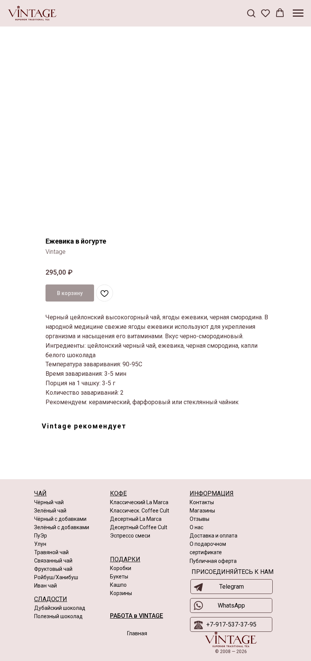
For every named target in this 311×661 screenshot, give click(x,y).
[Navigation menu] (298, 13)
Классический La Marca (139, 502)
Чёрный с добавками (60, 519)
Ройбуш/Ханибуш (56, 577)
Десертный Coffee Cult (138, 527)
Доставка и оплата (213, 536)
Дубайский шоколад (59, 608)
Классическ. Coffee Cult (139, 511)
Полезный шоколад (58, 616)
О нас (196, 527)
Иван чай (45, 586)
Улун (40, 544)
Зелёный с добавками (61, 527)
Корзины (121, 593)
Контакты (202, 502)
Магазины (202, 511)
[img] (230, 639)
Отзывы (199, 519)
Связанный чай (53, 561)
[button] (251, 12)
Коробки (120, 568)
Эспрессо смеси (130, 536)
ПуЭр (40, 536)
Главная (137, 633)
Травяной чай (51, 552)
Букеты (119, 576)
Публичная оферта (213, 561)
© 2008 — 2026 (231, 651)
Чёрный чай (49, 502)
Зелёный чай (50, 511)
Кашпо (118, 585)
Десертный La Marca (136, 519)
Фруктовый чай (53, 569)
